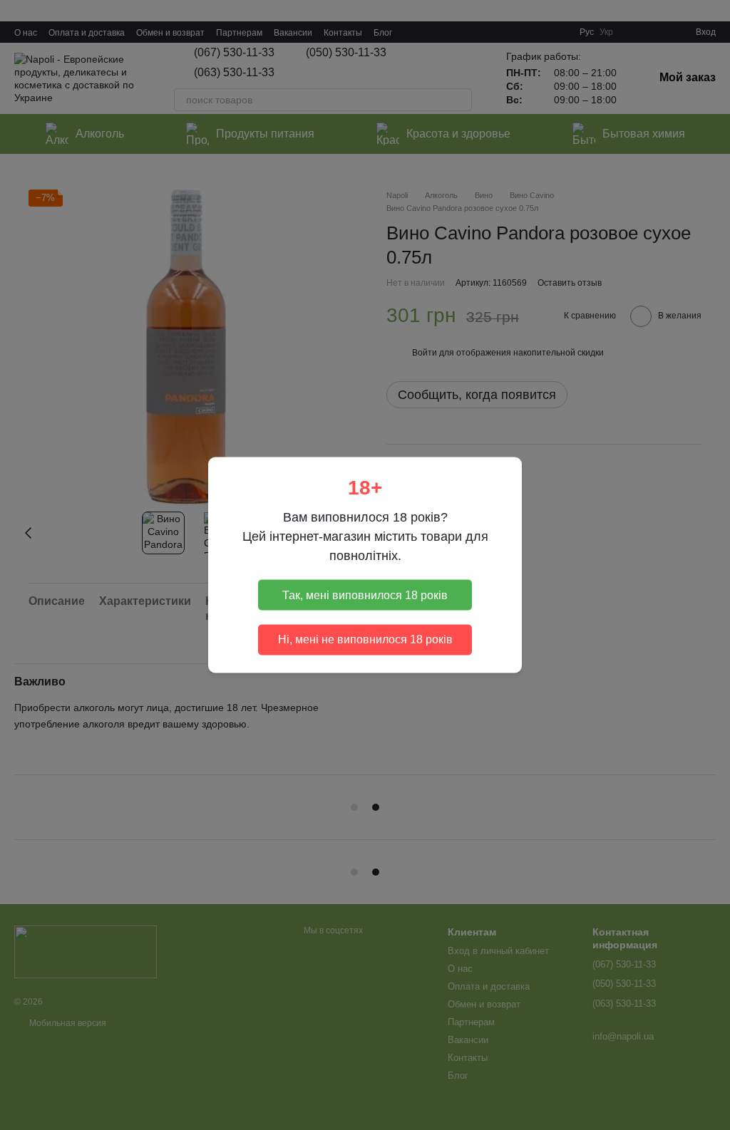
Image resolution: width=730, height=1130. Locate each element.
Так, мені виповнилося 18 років (365, 595)
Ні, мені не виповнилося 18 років (365, 639)
